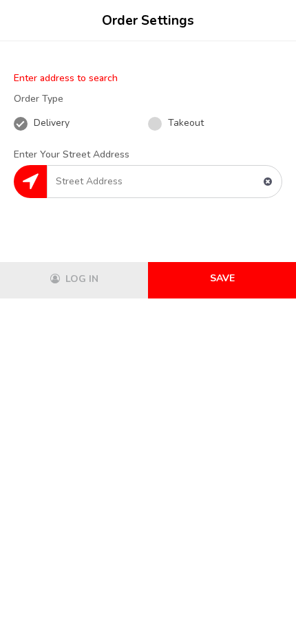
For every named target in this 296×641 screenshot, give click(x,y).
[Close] (272, 20)
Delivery (50, 122)
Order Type (38, 98)
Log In (80, 278)
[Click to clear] (268, 181)
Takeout (184, 122)
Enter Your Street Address (71, 154)
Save (222, 278)
